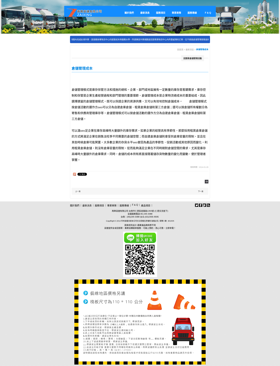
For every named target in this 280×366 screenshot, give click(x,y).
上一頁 (77, 191)
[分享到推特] (196, 205)
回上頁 (206, 181)
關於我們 (129, 13)
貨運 (106, 228)
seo (100, 107)
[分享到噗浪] (204, 205)
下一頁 (200, 191)
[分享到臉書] (200, 205)
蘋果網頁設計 (130, 225)
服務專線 (192, 13)
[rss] (208, 205)
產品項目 (145, 205)
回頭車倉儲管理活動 (192, 58)
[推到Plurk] (74, 174)
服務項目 (160, 13)
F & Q (208, 13)
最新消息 (145, 13)
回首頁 (180, 49)
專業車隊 (176, 13)
